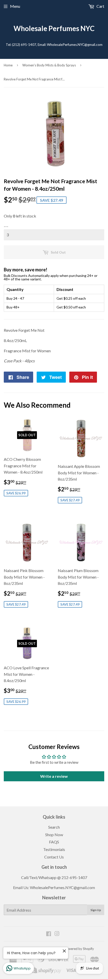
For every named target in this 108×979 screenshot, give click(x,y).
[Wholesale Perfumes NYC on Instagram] (57, 934)
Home (8, 65)
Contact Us (54, 856)
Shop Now (54, 834)
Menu (15, 6)
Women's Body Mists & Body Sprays (49, 65)
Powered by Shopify (79, 949)
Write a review (54, 776)
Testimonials (54, 849)
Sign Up (95, 910)
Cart (100, 6)
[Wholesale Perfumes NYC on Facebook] (48, 934)
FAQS (54, 841)
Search (54, 827)
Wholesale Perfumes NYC (54, 28)
